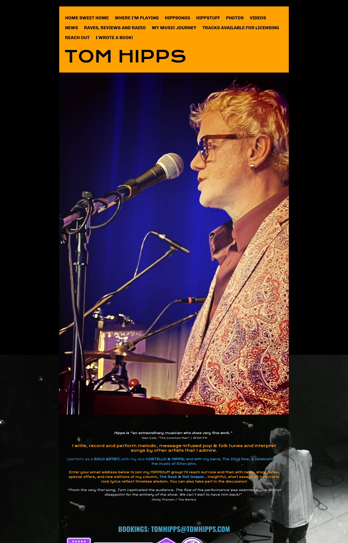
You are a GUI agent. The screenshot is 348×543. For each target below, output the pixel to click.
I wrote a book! (114, 37)
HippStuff (208, 18)
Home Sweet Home (87, 18)
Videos (258, 18)
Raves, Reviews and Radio (115, 27)
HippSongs (177, 18)
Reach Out (77, 37)
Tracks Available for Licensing (240, 27)
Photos (235, 18)
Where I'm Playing (137, 18)
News (71, 27)
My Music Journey (174, 27)
